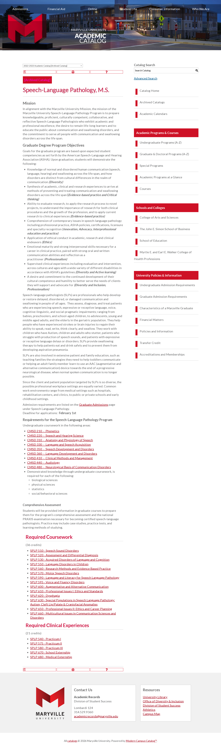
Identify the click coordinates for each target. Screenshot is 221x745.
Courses (145, 188)
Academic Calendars (153, 114)
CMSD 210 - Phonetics (43, 431)
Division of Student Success (161, 705)
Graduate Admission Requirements (163, 296)
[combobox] (53, 65)
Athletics (149, 709)
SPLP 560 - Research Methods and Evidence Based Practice (70, 568)
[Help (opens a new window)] (106, 72)
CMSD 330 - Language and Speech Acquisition (59, 444)
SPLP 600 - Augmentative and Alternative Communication (69, 586)
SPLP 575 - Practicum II (46, 643)
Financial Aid (56, 9)
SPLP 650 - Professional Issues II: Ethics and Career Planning (71, 609)
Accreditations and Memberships (162, 354)
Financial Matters (152, 319)
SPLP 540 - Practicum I (45, 639)
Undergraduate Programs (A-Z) (160, 142)
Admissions (20, 9)
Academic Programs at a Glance (161, 177)
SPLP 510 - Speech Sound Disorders (54, 550)
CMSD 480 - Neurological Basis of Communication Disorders (69, 467)
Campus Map (151, 714)
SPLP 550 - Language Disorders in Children (59, 564)
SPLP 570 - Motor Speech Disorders (54, 573)
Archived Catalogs (152, 102)
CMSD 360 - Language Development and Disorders (62, 453)
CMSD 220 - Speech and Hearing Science (55, 435)
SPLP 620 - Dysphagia (45, 595)
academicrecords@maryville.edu (96, 716)
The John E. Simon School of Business (165, 229)
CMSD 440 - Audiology (43, 462)
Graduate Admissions (93, 404)
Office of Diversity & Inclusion (163, 701)
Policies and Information (156, 331)
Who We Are (200, 9)
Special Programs (151, 165)
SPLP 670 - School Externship (50, 652)
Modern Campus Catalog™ (141, 740)
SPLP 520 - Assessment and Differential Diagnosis (64, 555)
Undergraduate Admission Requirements (167, 285)
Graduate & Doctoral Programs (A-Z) (164, 154)
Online (92, 9)
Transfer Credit (150, 343)
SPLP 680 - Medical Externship (51, 657)
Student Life (128, 9)
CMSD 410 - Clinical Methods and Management (60, 458)
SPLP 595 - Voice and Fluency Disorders (57, 582)
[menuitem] (20, 9)
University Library (155, 697)
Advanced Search (145, 78)
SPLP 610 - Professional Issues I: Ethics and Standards (66, 591)
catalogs (72, 740)
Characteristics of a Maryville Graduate (166, 308)
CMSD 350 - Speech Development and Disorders (60, 449)
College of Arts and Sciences (159, 217)
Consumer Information (164, 9)
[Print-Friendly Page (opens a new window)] (73, 72)
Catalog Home (149, 90)
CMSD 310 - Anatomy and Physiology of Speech (60, 440)
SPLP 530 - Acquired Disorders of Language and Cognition (69, 559)
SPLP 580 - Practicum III (46, 648)
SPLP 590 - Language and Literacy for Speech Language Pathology (74, 577)
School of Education (153, 240)
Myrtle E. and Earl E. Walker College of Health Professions (163, 255)
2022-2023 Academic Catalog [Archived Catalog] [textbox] (45, 66)
